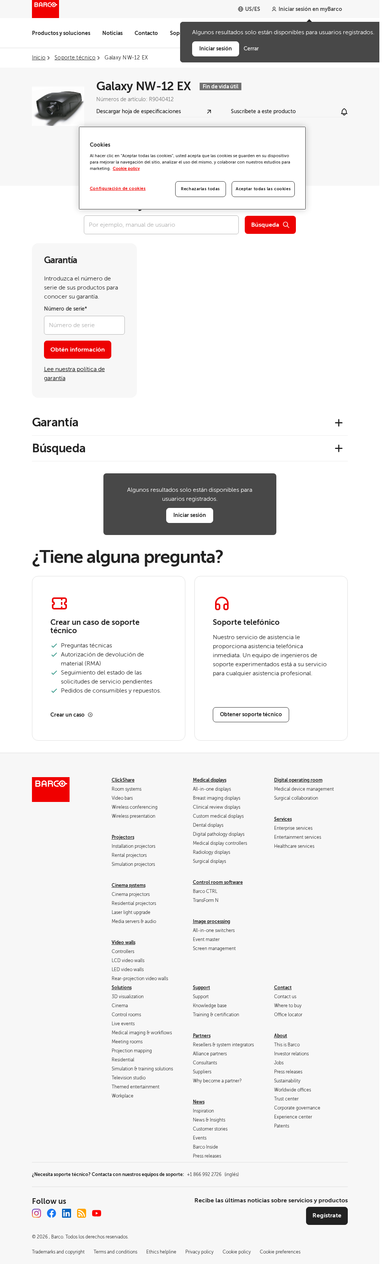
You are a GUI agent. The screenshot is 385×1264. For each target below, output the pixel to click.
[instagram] (36, 1213)
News (199, 1102)
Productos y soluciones (61, 33)
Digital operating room (298, 780)
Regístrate (326, 1215)
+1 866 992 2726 (213, 1174)
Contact (283, 987)
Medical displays (209, 780)
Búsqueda (265, 224)
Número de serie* (65, 309)
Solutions (122, 987)
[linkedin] (66, 1213)
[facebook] (51, 1213)
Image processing (211, 921)
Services (283, 819)
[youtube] (96, 1213)
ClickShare (123, 780)
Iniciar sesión (189, 515)
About (280, 1035)
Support (201, 987)
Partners (202, 1035)
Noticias (112, 33)
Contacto (146, 33)
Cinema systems (129, 885)
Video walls (123, 942)
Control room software (218, 882)
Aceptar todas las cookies (263, 188)
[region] (192, 168)
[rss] (81, 1213)
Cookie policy (126, 168)
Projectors (123, 837)
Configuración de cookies (118, 188)
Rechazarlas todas (200, 188)
